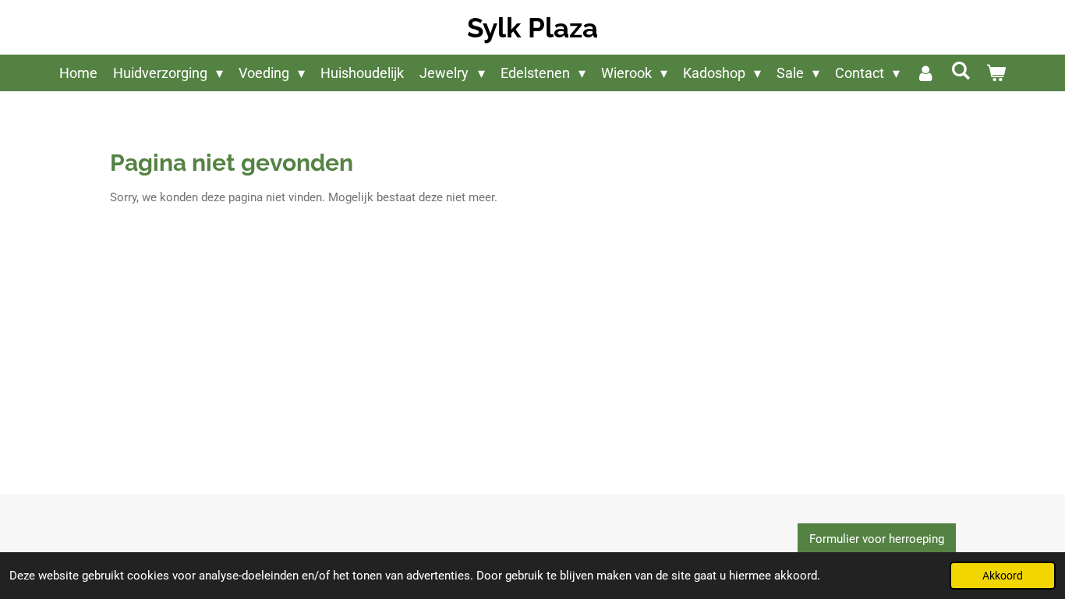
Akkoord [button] (1002, 575)
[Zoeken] (960, 71)
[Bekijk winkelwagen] (996, 73)
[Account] (925, 73)
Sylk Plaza (532, 28)
